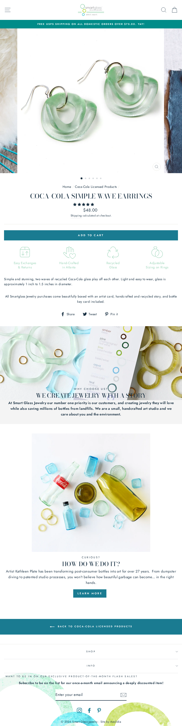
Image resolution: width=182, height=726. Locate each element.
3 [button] (90, 179)
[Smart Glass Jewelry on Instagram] (79, 710)
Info (91, 665)
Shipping (76, 215)
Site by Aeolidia (110, 722)
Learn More (89, 593)
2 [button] (86, 179)
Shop (91, 651)
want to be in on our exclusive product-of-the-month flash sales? (71, 676)
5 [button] (97, 179)
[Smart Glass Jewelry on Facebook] (89, 710)
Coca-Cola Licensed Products (96, 186)
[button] (84, 204)
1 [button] (82, 178)
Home (67, 186)
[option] (91, 24)
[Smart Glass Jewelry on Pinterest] (99, 710)
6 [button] (101, 179)
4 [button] (93, 179)
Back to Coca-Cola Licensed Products (94, 626)
